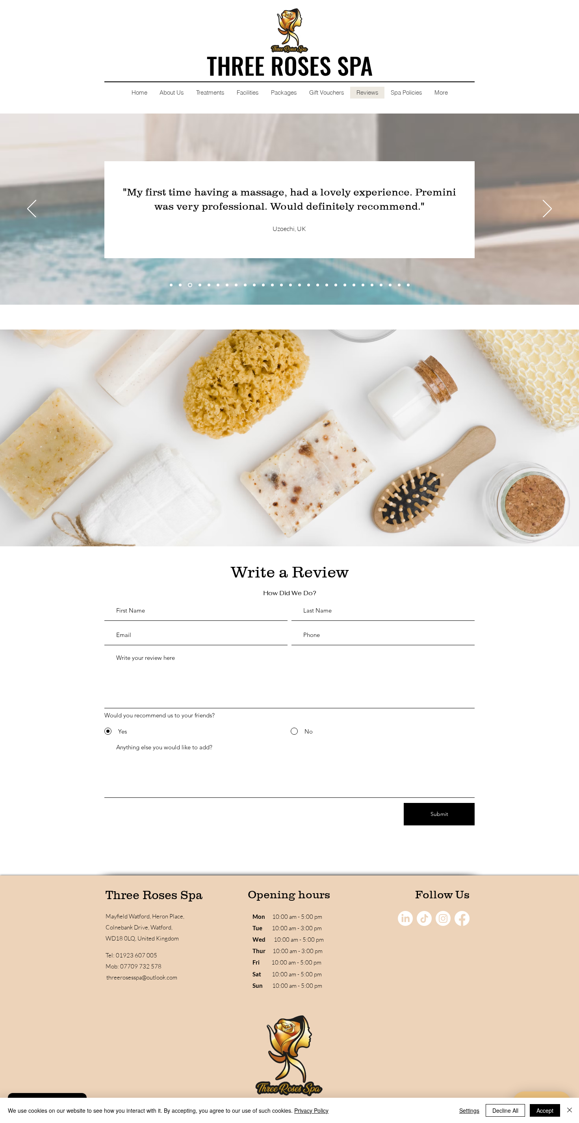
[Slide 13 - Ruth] (281, 285)
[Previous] (31, 209)
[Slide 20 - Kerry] (344, 285)
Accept (544, 1110)
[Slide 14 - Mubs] (290, 285)
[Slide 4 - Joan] (200, 285)
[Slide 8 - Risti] (236, 285)
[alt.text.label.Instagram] (443, 918)
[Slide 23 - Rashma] (372, 285)
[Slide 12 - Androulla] (272, 285)
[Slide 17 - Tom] (317, 285)
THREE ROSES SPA (290, 64)
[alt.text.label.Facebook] (462, 918)
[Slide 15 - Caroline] (299, 285)
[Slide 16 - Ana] (308, 285)
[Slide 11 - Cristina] (263, 285)
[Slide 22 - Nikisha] (363, 285)
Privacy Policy (311, 1110)
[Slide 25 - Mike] (390, 285)
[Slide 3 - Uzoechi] (190, 285)
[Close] (569, 1110)
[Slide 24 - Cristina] (381, 285)
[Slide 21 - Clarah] (354, 285)
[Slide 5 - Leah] (209, 285)
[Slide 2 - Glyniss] (180, 285)
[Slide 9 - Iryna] (245, 285)
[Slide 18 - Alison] (326, 285)
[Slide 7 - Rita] (227, 285)
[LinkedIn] (405, 918)
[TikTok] (424, 918)
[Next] (547, 209)
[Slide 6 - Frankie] (218, 285)
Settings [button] (469, 1110)
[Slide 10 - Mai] (254, 285)
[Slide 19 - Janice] (335, 285)
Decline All (505, 1110)
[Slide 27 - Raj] (408, 285)
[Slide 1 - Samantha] (171, 285)
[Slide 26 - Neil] (399, 285)
